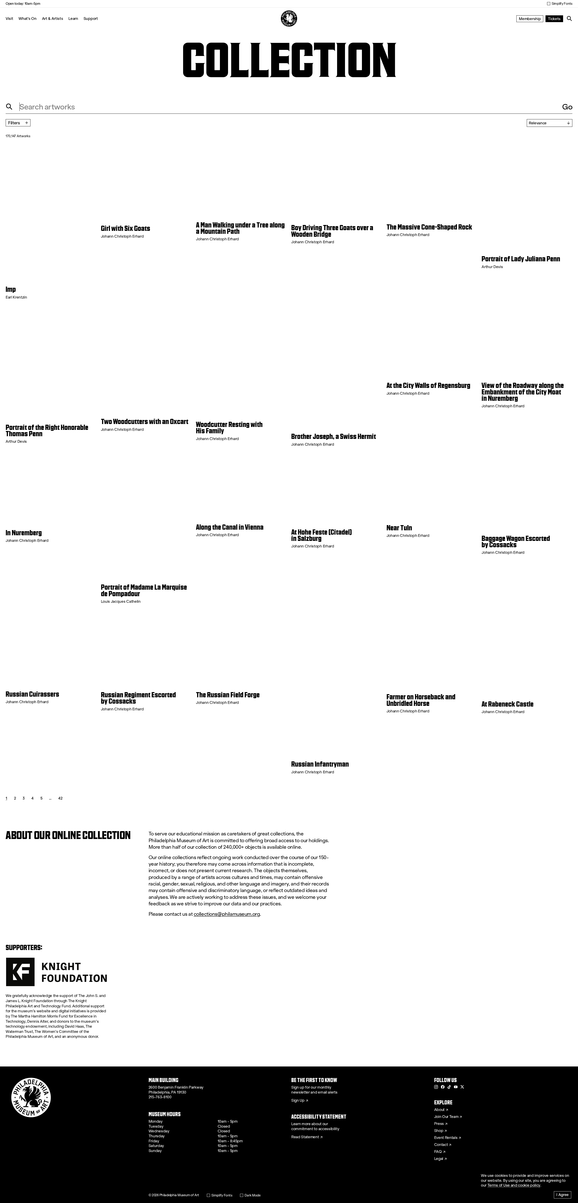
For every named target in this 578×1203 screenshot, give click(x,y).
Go (567, 106)
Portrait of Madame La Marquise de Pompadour (144, 590)
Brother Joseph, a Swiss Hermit (333, 436)
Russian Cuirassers (32, 694)
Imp (11, 289)
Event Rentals (446, 1138)
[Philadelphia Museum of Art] (289, 18)
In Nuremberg (24, 533)
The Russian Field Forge (228, 695)
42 (60, 798)
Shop (438, 1131)
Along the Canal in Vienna (229, 527)
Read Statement (305, 1137)
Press (439, 1124)
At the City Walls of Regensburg (428, 385)
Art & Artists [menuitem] (52, 18)
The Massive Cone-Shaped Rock (429, 227)
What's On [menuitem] (27, 18)
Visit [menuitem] (9, 18)
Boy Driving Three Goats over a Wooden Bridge (332, 231)
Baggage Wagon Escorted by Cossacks (516, 541)
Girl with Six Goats (125, 228)
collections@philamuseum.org (227, 914)
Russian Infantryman (320, 764)
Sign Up (298, 1100)
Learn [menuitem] (73, 18)
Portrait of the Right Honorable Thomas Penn (47, 430)
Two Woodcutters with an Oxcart (144, 421)
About (439, 1110)
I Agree (562, 1194)
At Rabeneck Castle (508, 704)
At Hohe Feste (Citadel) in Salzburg (321, 535)
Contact (441, 1145)
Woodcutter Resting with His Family (229, 427)
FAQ (438, 1152)
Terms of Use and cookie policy (513, 1185)
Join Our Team (446, 1117)
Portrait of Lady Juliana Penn (521, 259)
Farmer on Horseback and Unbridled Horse (421, 700)
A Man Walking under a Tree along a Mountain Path (240, 228)
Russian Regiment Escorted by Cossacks (138, 698)
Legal (438, 1159)
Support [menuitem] (91, 18)
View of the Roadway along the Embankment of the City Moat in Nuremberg (523, 391)
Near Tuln (399, 528)
